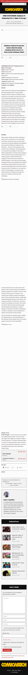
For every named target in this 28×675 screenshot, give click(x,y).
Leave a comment (14, 485)
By (9, 483)
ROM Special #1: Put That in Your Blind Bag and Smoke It (18, 555)
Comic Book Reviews (13, 480)
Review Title (6, 633)
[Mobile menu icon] (26, 9)
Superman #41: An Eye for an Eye (18, 563)
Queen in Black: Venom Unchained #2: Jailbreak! (18, 528)
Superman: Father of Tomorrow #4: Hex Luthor (17, 537)
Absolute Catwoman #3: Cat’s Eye (18, 572)
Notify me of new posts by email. (13, 647)
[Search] (25, 4)
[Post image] (6, 529)
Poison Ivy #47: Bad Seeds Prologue (17, 546)
